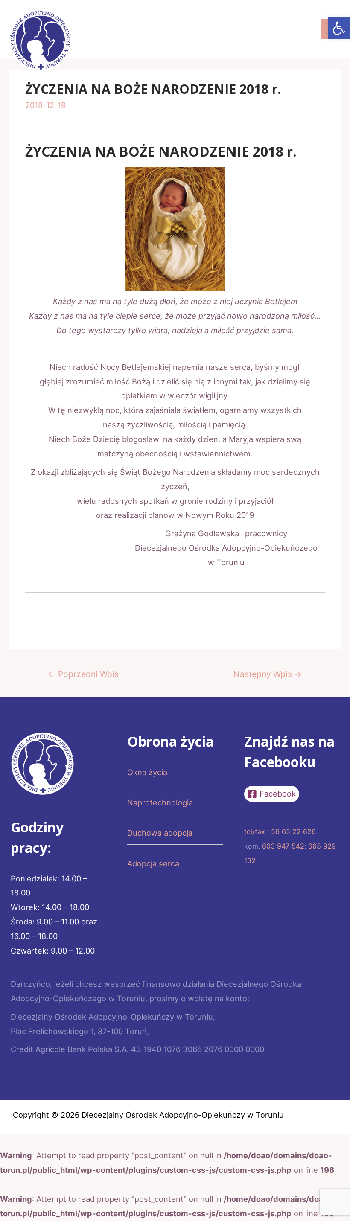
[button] (339, 28)
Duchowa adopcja (159, 832)
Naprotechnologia (160, 802)
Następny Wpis (267, 674)
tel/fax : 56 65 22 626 (280, 831)
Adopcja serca (153, 863)
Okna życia (147, 772)
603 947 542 (283, 846)
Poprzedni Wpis (83, 674)
